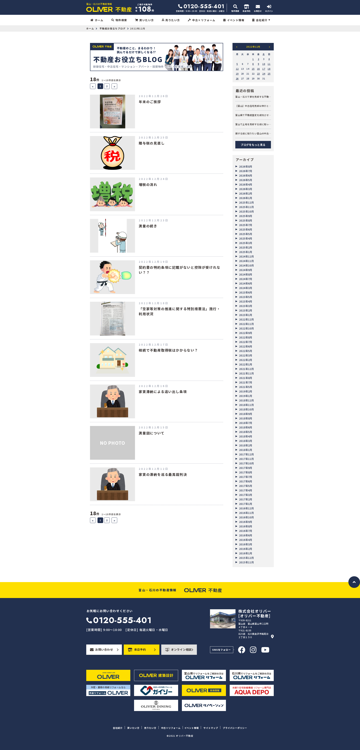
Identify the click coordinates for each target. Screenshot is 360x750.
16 (258, 68)
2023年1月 (245, 315)
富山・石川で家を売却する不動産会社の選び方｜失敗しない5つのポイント (252, 96)
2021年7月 (245, 382)
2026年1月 (245, 198)
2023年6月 (245, 292)
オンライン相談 (181, 649)
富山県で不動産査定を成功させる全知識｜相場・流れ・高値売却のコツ (252, 115)
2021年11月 (246, 373)
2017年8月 (245, 472)
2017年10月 (246, 463)
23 (258, 73)
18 (269, 68)
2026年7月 (245, 171)
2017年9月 (245, 467)
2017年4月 (245, 490)
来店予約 (140, 649)
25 (269, 73)
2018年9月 (245, 413)
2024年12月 (246, 256)
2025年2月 (245, 247)
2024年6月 (245, 283)
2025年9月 (245, 216)
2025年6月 (245, 229)
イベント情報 (235, 20)
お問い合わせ (104, 649)
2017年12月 (246, 454)
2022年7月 (245, 342)
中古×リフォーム (203, 20)
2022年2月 (245, 360)
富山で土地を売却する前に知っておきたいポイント (252, 124)
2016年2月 (245, 548)
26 (237, 78)
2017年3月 (245, 494)
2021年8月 (245, 377)
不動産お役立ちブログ (113, 28)
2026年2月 (245, 193)
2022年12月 (246, 319)
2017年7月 (245, 476)
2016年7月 (245, 530)
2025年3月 (245, 243)
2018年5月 (245, 431)
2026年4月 (245, 184)
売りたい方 (172, 20)
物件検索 (121, 20)
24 (263, 73)
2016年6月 (245, 535)
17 (263, 68)
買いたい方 (146, 20)
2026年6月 (245, 175)
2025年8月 (245, 220)
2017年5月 (245, 485)
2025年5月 (245, 234)
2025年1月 (245, 252)
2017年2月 (245, 499)
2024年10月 (246, 265)
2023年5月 (245, 297)
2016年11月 (246, 512)
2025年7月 (245, 225)
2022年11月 (246, 324)
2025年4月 (245, 238)
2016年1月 (245, 553)
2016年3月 (245, 544)
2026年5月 (245, 180)
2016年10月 (246, 517)
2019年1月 (245, 395)
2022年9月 (245, 333)
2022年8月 (245, 337)
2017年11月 (246, 458)
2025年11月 (246, 207)
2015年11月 (246, 562)
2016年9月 (245, 521)
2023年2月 (245, 310)
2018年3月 (245, 440)
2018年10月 (246, 409)
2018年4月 (245, 436)
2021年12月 (246, 369)
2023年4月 (245, 301)
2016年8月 (245, 526)
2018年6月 (245, 427)
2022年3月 (245, 355)
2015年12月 (246, 557)
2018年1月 (245, 449)
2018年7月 (245, 422)
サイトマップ (210, 727)
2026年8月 (245, 166)
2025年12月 (246, 202)
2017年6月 (245, 481)
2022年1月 (245, 364)
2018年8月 (245, 418)
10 (263, 63)
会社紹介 (262, 20)
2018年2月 (245, 445)
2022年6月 (245, 346)
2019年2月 (245, 391)
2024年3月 (245, 288)
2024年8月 (245, 274)
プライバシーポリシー (235, 727)
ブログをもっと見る (253, 145)
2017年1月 (245, 503)
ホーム (99, 20)
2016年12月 (246, 508)
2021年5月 (245, 386)
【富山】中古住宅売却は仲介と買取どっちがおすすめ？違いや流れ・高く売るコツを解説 (252, 106)
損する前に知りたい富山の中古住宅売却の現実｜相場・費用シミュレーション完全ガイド (252, 133)
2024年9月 (245, 270)
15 (253, 68)
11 (269, 63)
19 (237, 73)
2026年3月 (245, 189)
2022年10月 (246, 328)
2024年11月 (246, 261)
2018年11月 (246, 404)
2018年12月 (246, 400)
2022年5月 (245, 351)
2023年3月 (245, 306)
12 (237, 68)
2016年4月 (245, 539)
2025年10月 (246, 211)
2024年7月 (245, 279)
